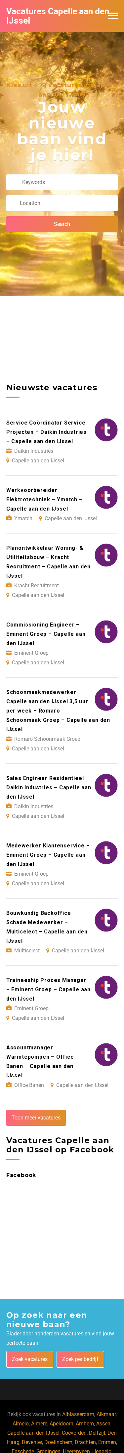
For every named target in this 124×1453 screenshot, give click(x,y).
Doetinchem (58, 1442)
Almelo (21, 1423)
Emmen (107, 1442)
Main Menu (113, 16)
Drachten (85, 1442)
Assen (103, 1423)
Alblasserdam (78, 1414)
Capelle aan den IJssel (33, 1433)
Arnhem (85, 1423)
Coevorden (74, 1433)
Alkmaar (106, 1414)
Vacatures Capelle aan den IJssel (57, 16)
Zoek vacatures (30, 1359)
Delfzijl (97, 1433)
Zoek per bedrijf (80, 1359)
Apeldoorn (61, 1423)
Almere (39, 1423)
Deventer (32, 1442)
